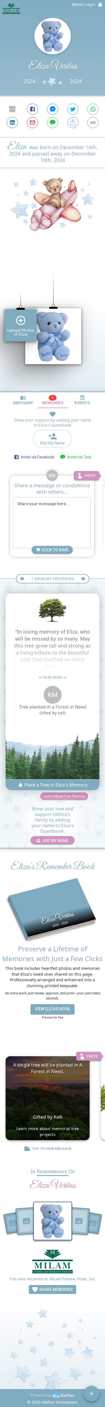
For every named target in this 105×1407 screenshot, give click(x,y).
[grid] (52, 321)
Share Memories (55, 1289)
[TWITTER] (72, 109)
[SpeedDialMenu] (91, 1393)
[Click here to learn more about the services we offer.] (52, 1262)
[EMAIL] (32, 122)
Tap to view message (51, 1149)
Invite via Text (78, 457)
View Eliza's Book (52, 1009)
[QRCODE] (12, 109)
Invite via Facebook (36, 457)
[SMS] (52, 122)
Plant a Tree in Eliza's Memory (55, 785)
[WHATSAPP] (93, 109)
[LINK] (93, 122)
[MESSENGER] (52, 109)
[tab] (23, 400)
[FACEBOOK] (32, 109)
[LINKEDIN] (12, 122)
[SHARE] (72, 122)
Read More (52, 677)
